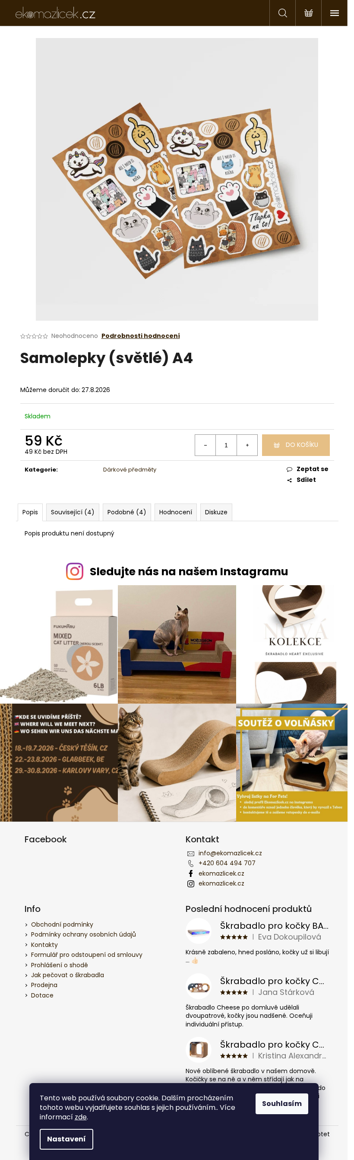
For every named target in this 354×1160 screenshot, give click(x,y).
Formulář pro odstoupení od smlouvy (86, 954)
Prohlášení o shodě (59, 965)
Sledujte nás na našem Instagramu (189, 571)
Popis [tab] (30, 512)
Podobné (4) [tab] (126, 512)
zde (81, 1117)
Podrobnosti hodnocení (140, 336)
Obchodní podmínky (62, 924)
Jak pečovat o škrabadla (67, 975)
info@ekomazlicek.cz (230, 853)
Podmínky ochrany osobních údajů (83, 934)
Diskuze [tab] (216, 512)
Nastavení (66, 1139)
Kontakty (44, 944)
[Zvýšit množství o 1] (247, 445)
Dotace (42, 995)
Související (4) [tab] (73, 512)
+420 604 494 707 (227, 863)
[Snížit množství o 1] (205, 445)
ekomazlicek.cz (221, 873)
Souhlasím (282, 1104)
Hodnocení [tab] (175, 512)
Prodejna (44, 985)
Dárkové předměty (129, 469)
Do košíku (302, 444)
